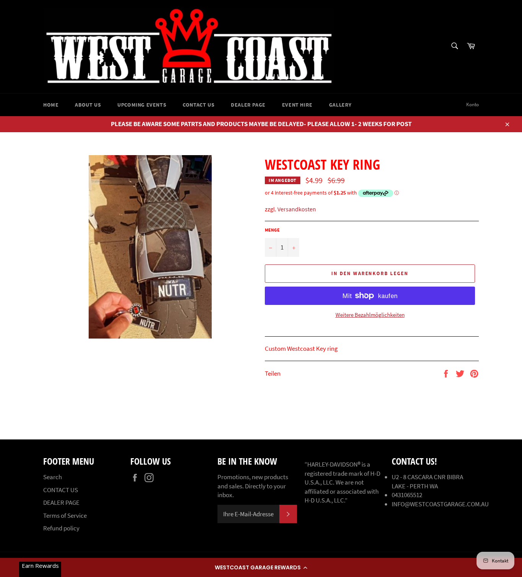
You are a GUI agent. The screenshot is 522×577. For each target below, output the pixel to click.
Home (50, 104)
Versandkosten (296, 209)
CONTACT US (198, 104)
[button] (261, 567)
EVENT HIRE (297, 104)
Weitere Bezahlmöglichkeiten (370, 314)
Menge (272, 230)
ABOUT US (88, 104)
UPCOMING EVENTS (141, 104)
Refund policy (61, 528)
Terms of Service (65, 515)
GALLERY (340, 104)
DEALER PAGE (248, 104)
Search (52, 477)
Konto (472, 104)
